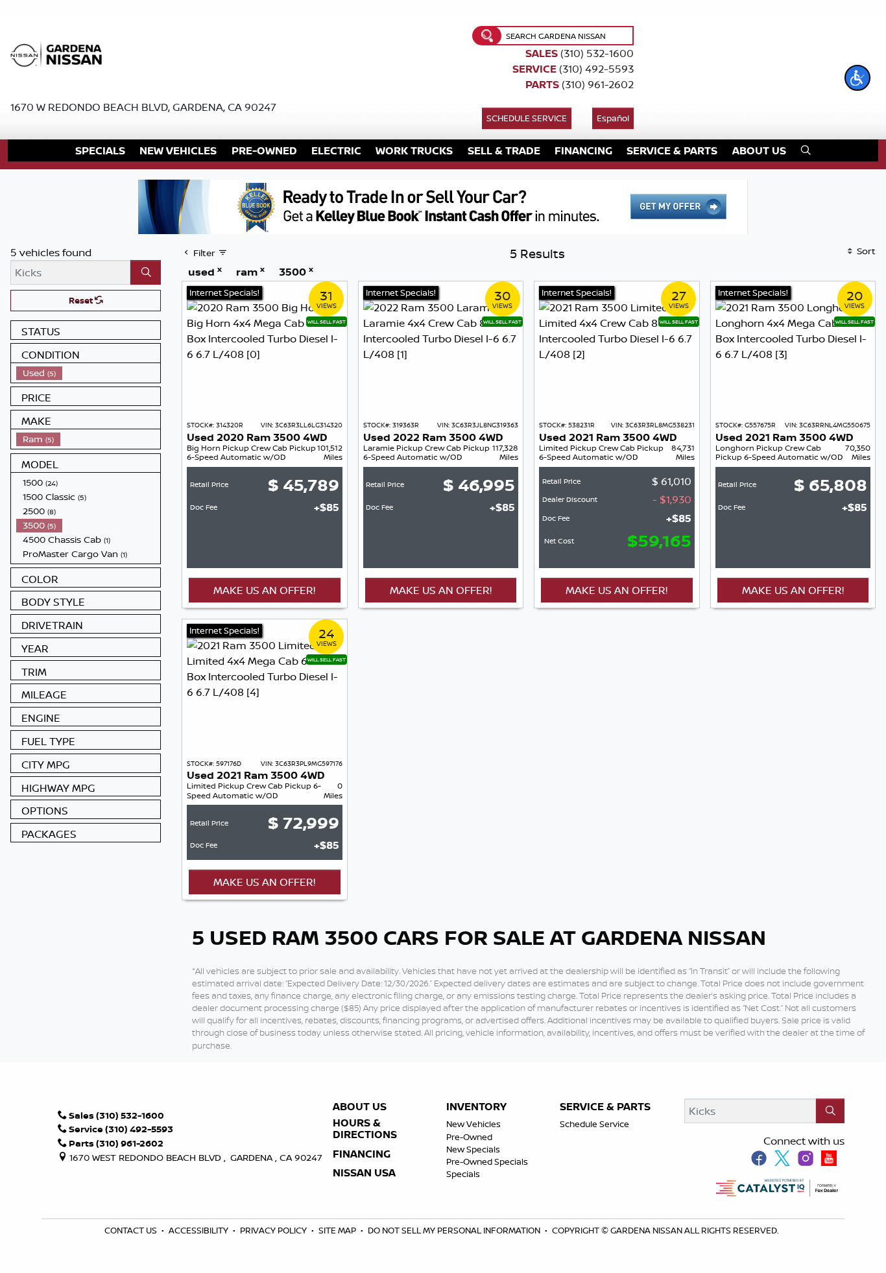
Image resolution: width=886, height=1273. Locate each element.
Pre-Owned (469, 1137)
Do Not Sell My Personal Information (454, 1230)
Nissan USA (364, 1173)
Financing (361, 1154)
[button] (857, 78)
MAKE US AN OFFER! (264, 590)
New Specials (473, 1149)
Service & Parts (605, 1107)
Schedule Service (526, 118)
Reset (82, 300)
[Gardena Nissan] (59, 53)
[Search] (145, 272)
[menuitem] (88, 373)
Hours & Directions (365, 1128)
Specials (463, 1174)
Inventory (476, 1107)
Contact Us (131, 1230)
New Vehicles (473, 1124)
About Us (360, 1107)
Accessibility (199, 1230)
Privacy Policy (274, 1230)
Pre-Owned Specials (487, 1161)
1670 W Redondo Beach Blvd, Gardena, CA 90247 (143, 107)
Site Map (338, 1230)
